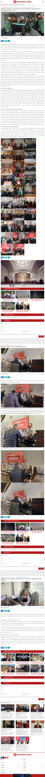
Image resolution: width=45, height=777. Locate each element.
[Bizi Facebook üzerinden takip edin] (1, 758)
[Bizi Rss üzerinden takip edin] (7, 758)
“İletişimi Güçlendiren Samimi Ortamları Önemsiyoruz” (8, 300)
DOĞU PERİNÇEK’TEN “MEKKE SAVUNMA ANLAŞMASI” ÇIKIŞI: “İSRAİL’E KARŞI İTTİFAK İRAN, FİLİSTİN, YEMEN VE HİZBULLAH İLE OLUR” (37, 731)
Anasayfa (2, 7)
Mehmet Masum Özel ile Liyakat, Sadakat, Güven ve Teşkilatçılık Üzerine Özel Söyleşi (37, 674)
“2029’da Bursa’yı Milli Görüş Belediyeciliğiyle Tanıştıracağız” (21, 745)
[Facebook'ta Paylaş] (2, 41)
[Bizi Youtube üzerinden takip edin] (5, 758)
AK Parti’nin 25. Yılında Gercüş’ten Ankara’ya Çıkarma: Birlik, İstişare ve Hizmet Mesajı (22, 663)
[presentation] (7, 4)
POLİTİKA (5, 577)
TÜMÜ (43, 702)
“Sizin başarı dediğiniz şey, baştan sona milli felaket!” (22, 729)
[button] (3, 286)
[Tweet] (4, 41)
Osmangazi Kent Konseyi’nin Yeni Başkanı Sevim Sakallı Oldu (14, 283)
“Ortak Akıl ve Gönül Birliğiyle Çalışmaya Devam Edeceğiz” (8, 311)
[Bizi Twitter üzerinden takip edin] (3, 758)
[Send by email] (9, 41)
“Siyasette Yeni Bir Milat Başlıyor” (37, 712)
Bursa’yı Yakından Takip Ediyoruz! (7, 744)
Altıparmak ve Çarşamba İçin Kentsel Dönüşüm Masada (22, 300)
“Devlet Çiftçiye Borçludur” (6, 712)
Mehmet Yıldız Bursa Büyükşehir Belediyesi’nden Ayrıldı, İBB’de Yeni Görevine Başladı (22, 311)
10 (42, 286)
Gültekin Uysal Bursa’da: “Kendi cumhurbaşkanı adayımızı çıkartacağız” (21, 714)
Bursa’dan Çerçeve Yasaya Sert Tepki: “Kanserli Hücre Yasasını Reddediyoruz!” (7, 730)
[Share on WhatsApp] (7, 41)
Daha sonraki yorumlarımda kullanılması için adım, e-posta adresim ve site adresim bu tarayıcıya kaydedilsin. (21, 334)
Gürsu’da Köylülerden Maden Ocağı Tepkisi (16, 4)
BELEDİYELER (6, 7)
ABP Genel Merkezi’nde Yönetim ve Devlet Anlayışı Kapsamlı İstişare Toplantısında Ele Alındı (37, 663)
